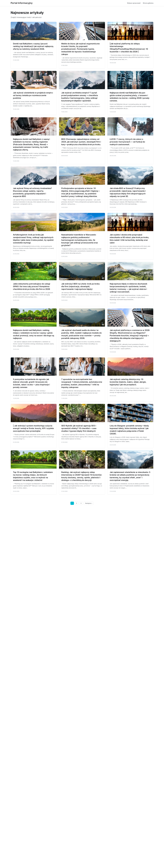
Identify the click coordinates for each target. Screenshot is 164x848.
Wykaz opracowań (134, 3)
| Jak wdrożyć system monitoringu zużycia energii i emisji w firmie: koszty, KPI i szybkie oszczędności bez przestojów (33, 428)
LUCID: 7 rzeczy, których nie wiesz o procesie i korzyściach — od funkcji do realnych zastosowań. (127, 142)
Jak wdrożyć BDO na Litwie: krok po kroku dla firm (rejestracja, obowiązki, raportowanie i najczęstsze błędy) (80, 286)
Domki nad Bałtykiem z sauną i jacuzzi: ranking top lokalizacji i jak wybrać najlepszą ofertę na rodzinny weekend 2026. (33, 46)
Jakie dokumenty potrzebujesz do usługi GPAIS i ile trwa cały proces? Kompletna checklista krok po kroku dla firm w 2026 (31, 286)
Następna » (88, 503)
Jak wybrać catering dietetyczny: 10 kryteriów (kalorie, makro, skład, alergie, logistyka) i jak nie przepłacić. (128, 382)
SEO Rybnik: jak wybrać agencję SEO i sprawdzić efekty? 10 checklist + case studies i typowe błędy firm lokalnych (78, 428)
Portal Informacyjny (22, 3)
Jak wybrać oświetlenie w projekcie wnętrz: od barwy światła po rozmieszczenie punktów (33, 95)
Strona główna (148, 3)
